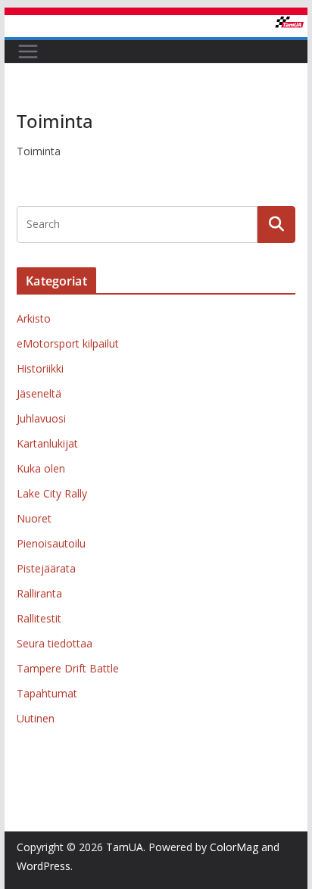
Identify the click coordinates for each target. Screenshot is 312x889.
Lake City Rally (52, 493)
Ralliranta (39, 593)
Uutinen (36, 718)
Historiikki (40, 368)
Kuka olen (41, 468)
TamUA (124, 847)
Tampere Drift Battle (68, 668)
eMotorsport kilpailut (68, 343)
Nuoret (34, 518)
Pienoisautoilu (51, 543)
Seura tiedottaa (54, 643)
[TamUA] (156, 25)
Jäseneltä (39, 393)
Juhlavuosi (41, 418)
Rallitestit (39, 618)
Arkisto (34, 318)
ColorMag (234, 847)
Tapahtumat (47, 693)
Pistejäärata (46, 568)
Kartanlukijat (47, 443)
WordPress (43, 866)
